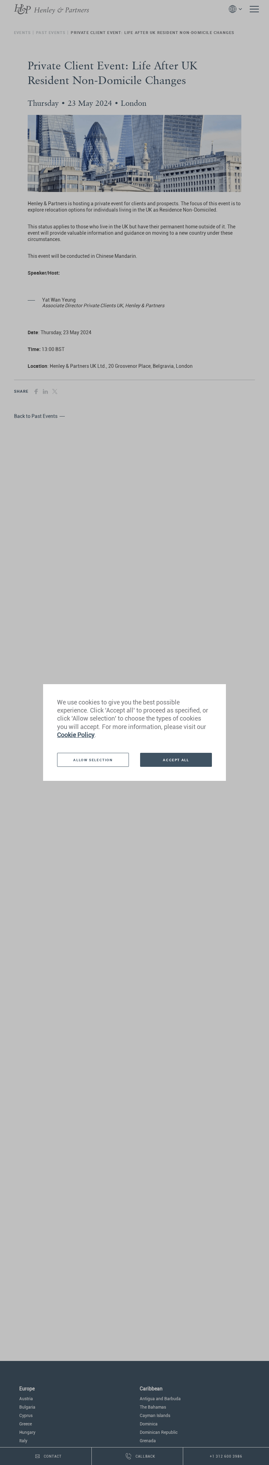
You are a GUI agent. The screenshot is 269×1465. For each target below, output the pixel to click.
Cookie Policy (76, 734)
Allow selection (92, 759)
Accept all (176, 759)
